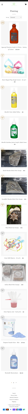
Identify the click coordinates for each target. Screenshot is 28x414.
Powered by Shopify (14, 406)
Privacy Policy (14, 395)
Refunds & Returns (14, 397)
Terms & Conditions (14, 399)
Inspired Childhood (15, 405)
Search (14, 393)
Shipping (14, 401)
